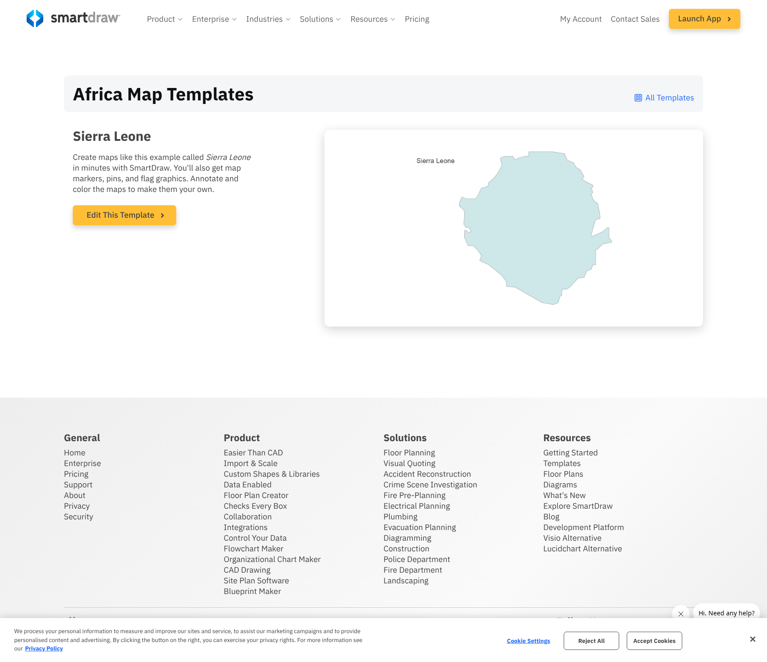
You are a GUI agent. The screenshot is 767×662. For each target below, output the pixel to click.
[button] (165, 19)
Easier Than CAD (253, 452)
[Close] (753, 639)
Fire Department (413, 570)
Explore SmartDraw (578, 506)
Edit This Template (120, 215)
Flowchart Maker (254, 548)
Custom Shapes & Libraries (272, 474)
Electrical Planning (417, 506)
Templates (562, 463)
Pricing (417, 19)
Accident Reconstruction (427, 474)
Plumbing (400, 516)
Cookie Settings (528, 640)
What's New (564, 495)
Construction (406, 548)
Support (78, 484)
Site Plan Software (256, 580)
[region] (383, 640)
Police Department (417, 559)
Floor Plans (563, 474)
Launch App (700, 18)
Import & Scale (250, 463)
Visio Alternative (572, 538)
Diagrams (560, 484)
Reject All (591, 640)
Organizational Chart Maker (272, 559)
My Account (581, 19)
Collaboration (248, 516)
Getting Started (570, 452)
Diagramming (407, 538)
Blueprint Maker (252, 591)
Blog (551, 516)
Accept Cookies (654, 640)
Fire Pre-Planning (415, 495)
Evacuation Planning (420, 527)
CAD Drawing (247, 570)
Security (78, 516)
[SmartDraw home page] (73, 18)
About (75, 495)
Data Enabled (248, 484)
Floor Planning (409, 452)
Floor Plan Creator (256, 495)
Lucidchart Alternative (582, 548)
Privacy (77, 506)
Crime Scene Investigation (430, 484)
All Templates (669, 97)
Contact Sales (635, 19)
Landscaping (406, 580)
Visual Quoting (409, 463)
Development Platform (583, 527)
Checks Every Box (255, 506)
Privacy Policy (44, 648)
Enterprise (82, 463)
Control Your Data (255, 538)
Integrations (246, 527)
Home (74, 452)
